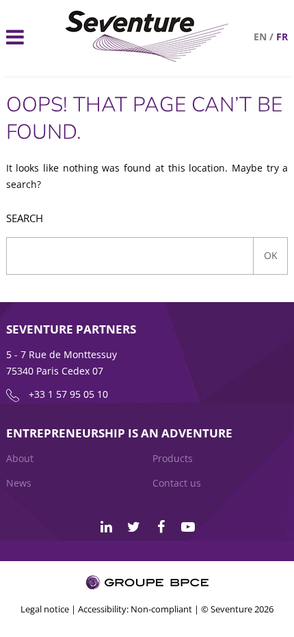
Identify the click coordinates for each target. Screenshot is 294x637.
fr (282, 36)
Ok (271, 255)
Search (24, 218)
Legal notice (45, 609)
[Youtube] (188, 527)
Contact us (176, 482)
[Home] (147, 58)
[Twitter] (133, 527)
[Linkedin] (106, 527)
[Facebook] (160, 527)
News (18, 482)
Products (172, 458)
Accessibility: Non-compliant (135, 609)
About (20, 458)
